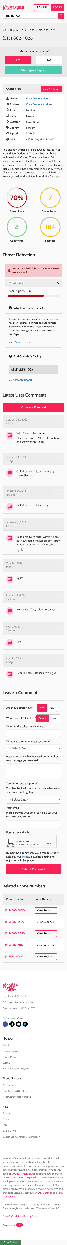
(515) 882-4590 (14, 921)
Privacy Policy (9, 1056)
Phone (14, 30)
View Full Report (51, 89)
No (49, 60)
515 (24, 30)
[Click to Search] (61, 16)
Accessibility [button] (9, 1224)
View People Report (20, 380)
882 (32, 30)
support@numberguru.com (21, 1002)
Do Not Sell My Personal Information (21, 1136)
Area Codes (8, 1085)
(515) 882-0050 (15, 933)
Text (55, 718)
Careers (6, 1062)
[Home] (13, 7)
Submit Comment (33, 869)
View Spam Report (33, 70)
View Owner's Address (39, 104)
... (60, 420)
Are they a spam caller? (20, 707)
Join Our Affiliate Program (16, 1068)
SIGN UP (41, 7)
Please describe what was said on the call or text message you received (32, 758)
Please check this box (19, 832)
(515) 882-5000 (15, 910)
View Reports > (45, 910)
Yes (18, 60)
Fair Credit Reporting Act (22, 1173)
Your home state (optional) (22, 783)
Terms (25, 856)
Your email (12, 808)
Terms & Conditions (13, 1216)
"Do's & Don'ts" (45, 1192)
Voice (42, 718)
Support (7, 1113)
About (6, 1045)
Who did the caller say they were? (26, 726)
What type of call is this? (21, 718)
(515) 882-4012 (14, 945)
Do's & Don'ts (9, 1130)
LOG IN (57, 7)
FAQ (5, 1125)
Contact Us (8, 1119)
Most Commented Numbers (17, 1096)
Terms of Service (11, 1050)
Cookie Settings (10, 1242)
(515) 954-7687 (14, 956)
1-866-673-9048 (17, 995)
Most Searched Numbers (15, 1090)
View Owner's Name (38, 98)
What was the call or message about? (28, 741)
